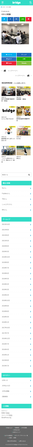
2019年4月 (5, 284)
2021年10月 (6, 224)
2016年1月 (5, 355)
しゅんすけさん (7, 204)
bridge (16, 2)
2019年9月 (5, 262)
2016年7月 (5, 344)
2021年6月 (5, 235)
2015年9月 (5, 360)
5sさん (4, 188)
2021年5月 (5, 240)
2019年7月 (5, 268)
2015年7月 (5, 366)
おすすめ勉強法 (8, 435)
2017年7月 (5, 333)
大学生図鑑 (5, 391)
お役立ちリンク (16, 432)
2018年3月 (5, 317)
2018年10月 (6, 300)
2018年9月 (5, 306)
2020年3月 (5, 251)
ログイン (4, 410)
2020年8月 (5, 246)
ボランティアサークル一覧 (21, 435)
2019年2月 (5, 295)
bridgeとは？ (9, 427)
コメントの (6, 415)
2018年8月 (5, 311)
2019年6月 (5, 273)
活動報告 (5, 396)
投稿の (5, 413)
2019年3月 (5, 289)
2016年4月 (5, 349)
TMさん (4, 199)
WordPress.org (6, 417)
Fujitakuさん (6, 193)
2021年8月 (5, 230)
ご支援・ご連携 (12, 437)
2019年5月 (5, 278)
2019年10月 (6, 257)
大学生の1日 (6, 385)
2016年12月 (6, 338)
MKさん (4, 210)
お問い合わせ (22, 441)
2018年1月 (5, 322)
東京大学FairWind (12, 441)
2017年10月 (6, 327)
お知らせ (5, 380)
